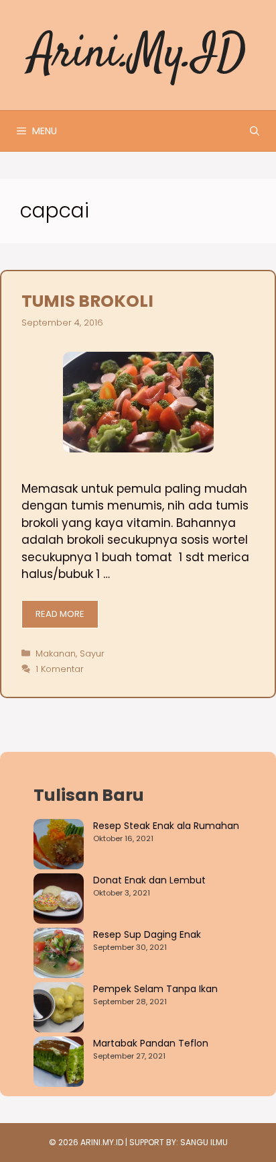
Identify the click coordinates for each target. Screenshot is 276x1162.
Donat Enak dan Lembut (149, 880)
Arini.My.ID (138, 54)
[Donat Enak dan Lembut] (58, 900)
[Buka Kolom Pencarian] (254, 131)
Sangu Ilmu (204, 1142)
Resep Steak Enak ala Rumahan (166, 825)
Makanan (56, 653)
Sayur (92, 653)
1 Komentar (60, 669)
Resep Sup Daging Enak (147, 934)
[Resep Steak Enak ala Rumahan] (58, 846)
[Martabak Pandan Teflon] (58, 1063)
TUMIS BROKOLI (87, 301)
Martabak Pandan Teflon (150, 1043)
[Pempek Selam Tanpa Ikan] (58, 1009)
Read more (60, 614)
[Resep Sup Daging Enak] (58, 955)
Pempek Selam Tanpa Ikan (155, 989)
